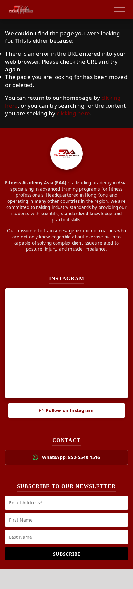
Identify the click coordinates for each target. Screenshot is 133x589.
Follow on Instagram (69, 410)
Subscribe (66, 554)
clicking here (73, 113)
